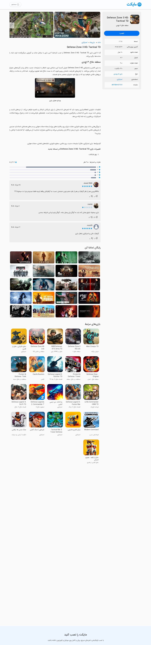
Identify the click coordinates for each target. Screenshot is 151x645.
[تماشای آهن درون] (66, 271)
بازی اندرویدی (118, 74)
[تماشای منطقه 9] (66, 285)
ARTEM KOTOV (117, 85)
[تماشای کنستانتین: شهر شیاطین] (66, 312)
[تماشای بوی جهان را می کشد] (89, 298)
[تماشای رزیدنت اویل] (89, 312)
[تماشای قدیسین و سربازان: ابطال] (89, 258)
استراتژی (119, 79)
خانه (99, 42)
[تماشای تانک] (43, 271)
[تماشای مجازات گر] (21, 312)
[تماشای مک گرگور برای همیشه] (66, 298)
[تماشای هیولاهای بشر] (21, 285)
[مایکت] (134, 6)
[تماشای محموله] (43, 258)
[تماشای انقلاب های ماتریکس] (66, 258)
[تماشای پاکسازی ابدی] (43, 298)
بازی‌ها (92, 42)
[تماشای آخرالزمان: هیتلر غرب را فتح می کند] (21, 271)
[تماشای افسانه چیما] (43, 312)
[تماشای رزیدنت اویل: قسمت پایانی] (89, 285)
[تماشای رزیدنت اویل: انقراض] (89, 271)
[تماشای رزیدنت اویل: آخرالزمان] (21, 298)
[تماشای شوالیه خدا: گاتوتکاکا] (21, 258)
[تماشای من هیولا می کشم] (43, 285)
